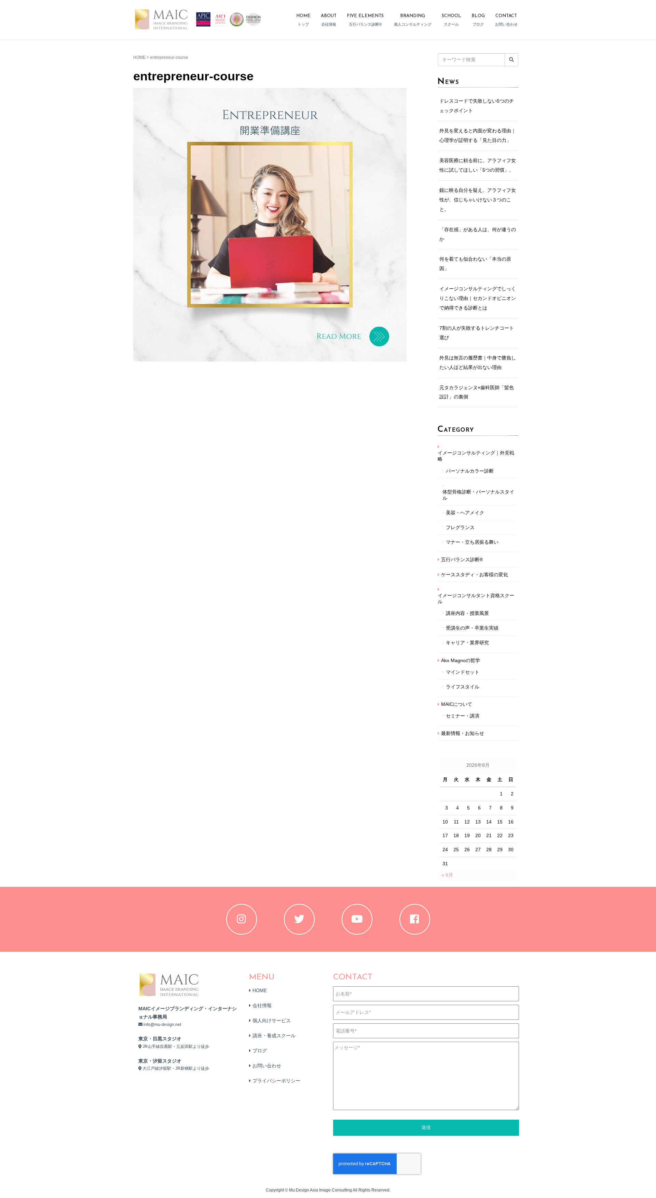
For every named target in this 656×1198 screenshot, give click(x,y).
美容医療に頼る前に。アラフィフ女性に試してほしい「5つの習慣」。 (477, 165)
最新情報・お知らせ (462, 733)
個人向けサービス (271, 1020)
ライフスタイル (462, 686)
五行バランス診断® (462, 559)
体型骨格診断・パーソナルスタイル (478, 495)
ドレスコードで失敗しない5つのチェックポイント (476, 105)
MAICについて (456, 704)
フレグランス (460, 527)
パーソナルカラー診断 (470, 471)
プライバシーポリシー (276, 1080)
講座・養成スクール (274, 1035)
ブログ (259, 1050)
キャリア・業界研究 (467, 642)
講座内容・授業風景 (467, 613)
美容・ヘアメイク (465, 512)
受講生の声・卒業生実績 (472, 628)
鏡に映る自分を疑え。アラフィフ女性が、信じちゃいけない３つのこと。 (477, 199)
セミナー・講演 (462, 716)
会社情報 (262, 1005)
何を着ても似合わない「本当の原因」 (475, 263)
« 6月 (447, 875)
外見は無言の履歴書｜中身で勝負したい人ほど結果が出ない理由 (477, 362)
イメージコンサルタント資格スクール (476, 598)
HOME (139, 57)
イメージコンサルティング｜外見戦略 (476, 456)
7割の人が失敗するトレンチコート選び (476, 332)
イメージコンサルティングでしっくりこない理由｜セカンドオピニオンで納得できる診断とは (477, 298)
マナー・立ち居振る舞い (472, 542)
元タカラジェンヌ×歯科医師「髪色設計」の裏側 (476, 392)
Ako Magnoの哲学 (460, 660)
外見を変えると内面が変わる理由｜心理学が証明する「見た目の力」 (477, 135)
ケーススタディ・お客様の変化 (474, 574)
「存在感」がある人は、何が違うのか (477, 234)
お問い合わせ (266, 1065)
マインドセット (462, 672)
